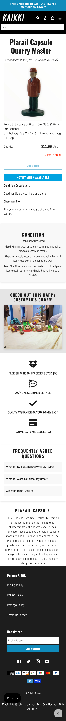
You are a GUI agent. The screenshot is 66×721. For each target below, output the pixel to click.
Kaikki (37, 697)
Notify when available (33, 182)
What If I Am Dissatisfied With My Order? (30, 472)
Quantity (8, 151)
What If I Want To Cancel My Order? (27, 483)
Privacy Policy (15, 589)
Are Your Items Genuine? (20, 495)
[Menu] (60, 17)
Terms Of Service (17, 619)
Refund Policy (15, 599)
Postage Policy (15, 609)
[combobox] (32, 27)
